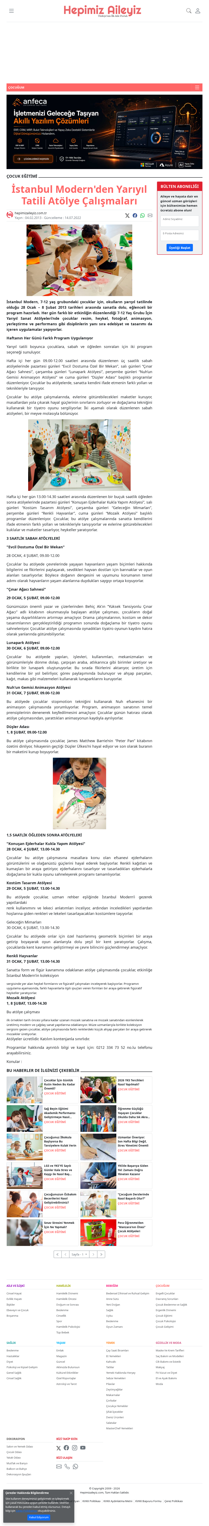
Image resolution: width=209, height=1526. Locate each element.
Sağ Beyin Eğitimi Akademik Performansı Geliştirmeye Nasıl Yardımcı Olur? (59, 1113)
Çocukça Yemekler (117, 1406)
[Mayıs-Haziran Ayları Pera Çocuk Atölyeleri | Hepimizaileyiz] (98, 1232)
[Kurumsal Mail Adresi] (59, 1466)
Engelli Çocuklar (165, 1293)
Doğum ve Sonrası (67, 1304)
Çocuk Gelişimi (164, 1327)
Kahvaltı (111, 1361)
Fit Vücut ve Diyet (166, 1373)
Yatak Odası (14, 1457)
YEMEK (110, 1343)
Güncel (60, 1361)
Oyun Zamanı (114, 1327)
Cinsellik (61, 1315)
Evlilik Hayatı (14, 1299)
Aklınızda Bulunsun (68, 1367)
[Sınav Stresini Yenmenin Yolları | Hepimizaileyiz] (25, 1232)
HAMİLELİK (63, 1286)
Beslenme (62, 1310)
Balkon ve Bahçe (17, 1469)
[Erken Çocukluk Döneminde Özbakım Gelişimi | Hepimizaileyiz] (25, 1204)
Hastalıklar (13, 1356)
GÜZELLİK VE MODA (168, 1343)
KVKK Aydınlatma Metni (117, 1501)
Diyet (10, 1361)
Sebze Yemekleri (116, 1378)
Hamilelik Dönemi (67, 1293)
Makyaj (160, 1367)
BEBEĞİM (112, 1286)
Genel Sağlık (14, 1373)
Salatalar (111, 1423)
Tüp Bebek (62, 1332)
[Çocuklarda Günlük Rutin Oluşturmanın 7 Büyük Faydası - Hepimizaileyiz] (25, 1090)
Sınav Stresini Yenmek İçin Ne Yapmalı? (59, 1225)
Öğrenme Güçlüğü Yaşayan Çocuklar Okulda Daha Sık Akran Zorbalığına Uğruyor (133, 1113)
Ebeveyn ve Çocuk (18, 1310)
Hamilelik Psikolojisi (68, 1327)
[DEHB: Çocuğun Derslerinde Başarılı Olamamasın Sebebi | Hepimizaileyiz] (98, 1204)
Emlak (60, 1350)
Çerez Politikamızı (26, 1511)
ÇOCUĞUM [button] (16, 87)
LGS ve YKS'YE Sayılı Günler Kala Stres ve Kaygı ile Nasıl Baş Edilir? (58, 1170)
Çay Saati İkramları (117, 1350)
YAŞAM (60, 1343)
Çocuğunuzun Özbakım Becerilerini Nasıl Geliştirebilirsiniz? (60, 1199)
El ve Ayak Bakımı (166, 1378)
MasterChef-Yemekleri (119, 1428)
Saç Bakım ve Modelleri (170, 1356)
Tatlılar (110, 1367)
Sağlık (109, 1310)
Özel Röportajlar (66, 1378)
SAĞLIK (11, 1343)
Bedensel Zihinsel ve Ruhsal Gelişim (127, 1293)
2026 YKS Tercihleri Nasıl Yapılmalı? (131, 1082)
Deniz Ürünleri (115, 1417)
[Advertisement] (104, 52)
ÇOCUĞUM (162, 1286)
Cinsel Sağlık (14, 1378)
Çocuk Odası (14, 1452)
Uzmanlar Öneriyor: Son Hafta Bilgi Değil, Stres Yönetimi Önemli (133, 1142)
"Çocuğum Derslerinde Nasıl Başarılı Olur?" (133, 1196)
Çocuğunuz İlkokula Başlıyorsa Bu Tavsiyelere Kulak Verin (60, 1142)
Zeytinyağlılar (114, 1389)
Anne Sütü (112, 1299)
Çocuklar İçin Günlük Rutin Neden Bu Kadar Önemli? (59, 1084)
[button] (11, 10)
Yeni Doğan (113, 1304)
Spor (59, 1321)
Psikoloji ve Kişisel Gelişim (22, 1367)
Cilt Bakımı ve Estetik (168, 1361)
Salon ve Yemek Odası (20, 1446)
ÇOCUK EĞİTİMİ (55, 1093)
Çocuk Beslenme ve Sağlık (171, 1304)
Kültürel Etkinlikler (67, 1373)
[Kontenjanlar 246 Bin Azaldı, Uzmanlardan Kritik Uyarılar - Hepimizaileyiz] (98, 1090)
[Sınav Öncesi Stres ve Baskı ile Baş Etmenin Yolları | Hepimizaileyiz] (98, 1147)
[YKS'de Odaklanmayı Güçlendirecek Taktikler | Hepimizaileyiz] (98, 1175)
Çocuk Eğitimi (164, 1315)
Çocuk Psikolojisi (166, 1321)
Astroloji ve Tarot (66, 1384)
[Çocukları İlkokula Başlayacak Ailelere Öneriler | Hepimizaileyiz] (25, 1147)
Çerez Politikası (174, 1501)
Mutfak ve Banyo (17, 1463)
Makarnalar (113, 1395)
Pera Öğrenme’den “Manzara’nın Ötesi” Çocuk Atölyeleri (132, 1227)
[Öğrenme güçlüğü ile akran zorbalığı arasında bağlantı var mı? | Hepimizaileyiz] (98, 1118)
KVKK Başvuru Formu (148, 1501)
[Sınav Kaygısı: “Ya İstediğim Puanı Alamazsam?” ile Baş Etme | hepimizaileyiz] (25, 1175)
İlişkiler (11, 1304)
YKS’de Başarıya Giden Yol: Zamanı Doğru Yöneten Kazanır (133, 1170)
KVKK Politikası (91, 1501)
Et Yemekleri (113, 1356)
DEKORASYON (16, 1439)
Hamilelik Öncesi (66, 1299)
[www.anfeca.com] (104, 131)
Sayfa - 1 (78, 1254)
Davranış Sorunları (167, 1299)
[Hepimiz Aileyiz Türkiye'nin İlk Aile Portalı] (102, 11)
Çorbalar (111, 1400)
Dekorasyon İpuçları (19, 1474)
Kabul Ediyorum (39, 1517)
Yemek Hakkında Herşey (121, 1373)
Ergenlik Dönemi (166, 1310)
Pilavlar (110, 1384)
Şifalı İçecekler (114, 1412)
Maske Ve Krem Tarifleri (170, 1350)
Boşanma (12, 1315)
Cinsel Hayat (14, 1293)
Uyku (109, 1315)
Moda (159, 1384)
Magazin (61, 1356)
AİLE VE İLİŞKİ (15, 1286)
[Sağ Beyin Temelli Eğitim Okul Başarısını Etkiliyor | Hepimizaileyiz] (25, 1118)
